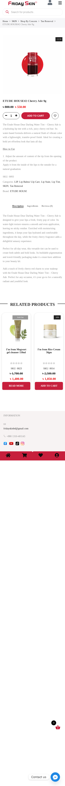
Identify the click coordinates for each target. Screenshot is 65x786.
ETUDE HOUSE (18, 191)
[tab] (18, 206)
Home (5, 21)
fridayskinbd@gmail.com (15, 428)
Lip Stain (45, 182)
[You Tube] (11, 444)
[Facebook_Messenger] (55, 777)
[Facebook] (5, 444)
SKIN (14, 21)
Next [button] (59, 349)
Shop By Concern (28, 21)
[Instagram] (22, 444)
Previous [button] (6, 349)
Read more (16, 386)
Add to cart (35, 115)
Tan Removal (47, 21)
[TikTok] (17, 444)
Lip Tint (56, 182)
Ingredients (32, 206)
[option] (32, 64)
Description (18, 206)
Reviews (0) (47, 206)
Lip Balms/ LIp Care (29, 182)
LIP (16, 182)
